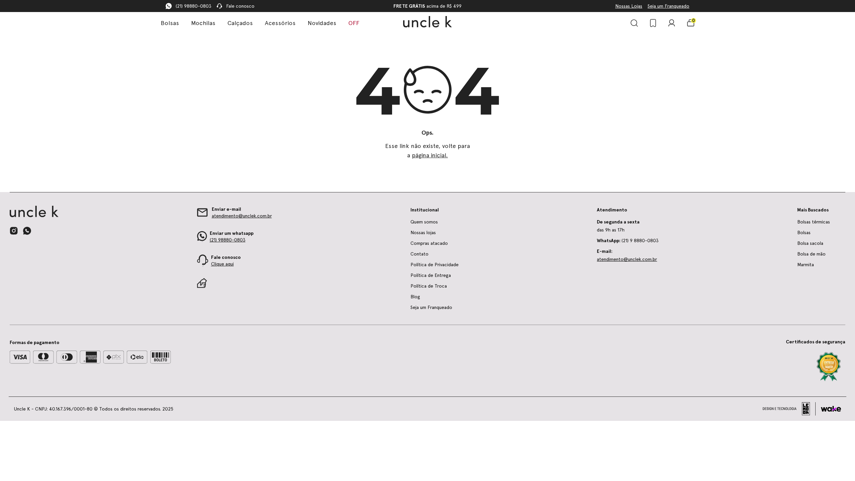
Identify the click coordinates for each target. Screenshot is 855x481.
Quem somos (424, 221)
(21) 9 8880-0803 (628, 240)
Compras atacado (429, 243)
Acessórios (280, 22)
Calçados (240, 22)
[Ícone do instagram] (14, 231)
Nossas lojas (423, 232)
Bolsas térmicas (813, 221)
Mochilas (203, 22)
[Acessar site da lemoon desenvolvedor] (789, 409)
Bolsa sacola (810, 243)
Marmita (805, 264)
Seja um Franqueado (668, 6)
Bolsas (170, 22)
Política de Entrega (430, 275)
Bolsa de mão (811, 254)
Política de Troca (428, 286)
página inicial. (430, 155)
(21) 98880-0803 (193, 6)
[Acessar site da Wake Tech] (831, 409)
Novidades (322, 22)
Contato (419, 254)
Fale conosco (240, 6)
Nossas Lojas (628, 6)
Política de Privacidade (434, 264)
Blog (415, 296)
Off (353, 22)
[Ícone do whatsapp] (27, 230)
